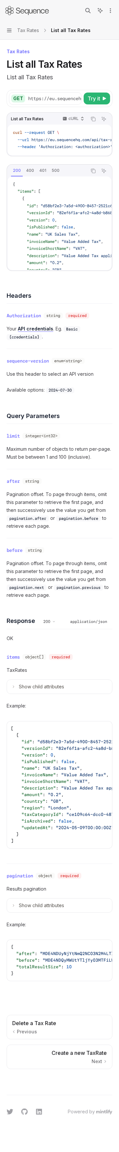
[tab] (17, 170)
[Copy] (75, 98)
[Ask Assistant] (103, 119)
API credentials (35, 328)
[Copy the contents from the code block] (93, 119)
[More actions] (110, 10)
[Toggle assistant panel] (100, 11)
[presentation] (54, 98)
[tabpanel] (59, 223)
